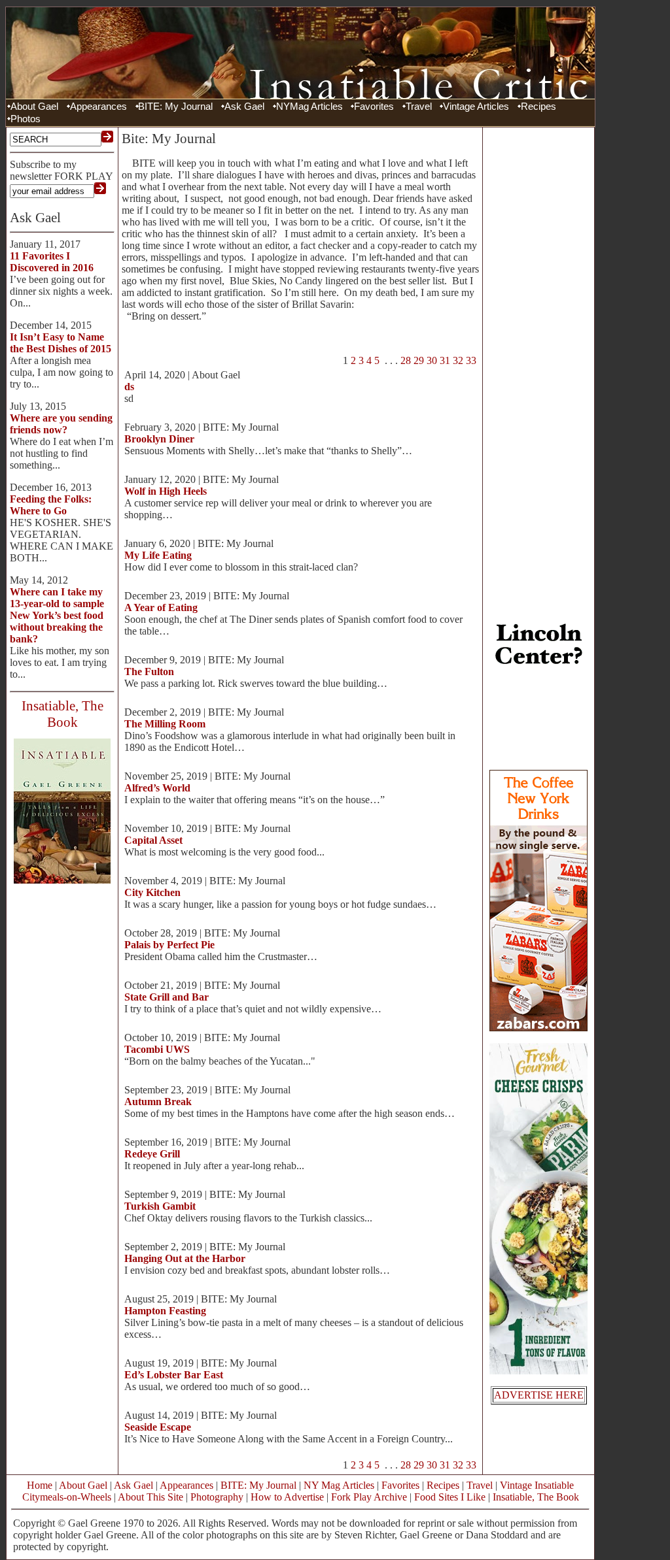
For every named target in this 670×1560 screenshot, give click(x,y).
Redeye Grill (152, 1153)
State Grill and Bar (166, 997)
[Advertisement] (538, 327)
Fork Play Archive (369, 1496)
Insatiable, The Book (536, 1496)
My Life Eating (158, 555)
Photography (216, 1496)
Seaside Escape (157, 1427)
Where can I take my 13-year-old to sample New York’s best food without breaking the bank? (57, 615)
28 (405, 360)
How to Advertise (287, 1496)
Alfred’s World (157, 787)
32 (458, 360)
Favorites (374, 106)
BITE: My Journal (175, 106)
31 (445, 360)
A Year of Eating (161, 607)
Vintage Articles (476, 106)
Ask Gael (244, 106)
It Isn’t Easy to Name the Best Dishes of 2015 (60, 342)
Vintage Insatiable (537, 1485)
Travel (419, 106)
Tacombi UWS (157, 1049)
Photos (25, 119)
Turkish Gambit (160, 1206)
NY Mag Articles (339, 1485)
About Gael (34, 106)
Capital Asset (153, 840)
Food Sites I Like (449, 1496)
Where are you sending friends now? (61, 423)
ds (129, 386)
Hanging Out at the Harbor (184, 1258)
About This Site (150, 1496)
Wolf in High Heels (165, 491)
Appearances (98, 106)
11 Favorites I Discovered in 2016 (52, 261)
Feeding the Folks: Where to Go (51, 504)
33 (471, 360)
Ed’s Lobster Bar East (173, 1374)
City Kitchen (152, 892)
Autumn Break (158, 1101)
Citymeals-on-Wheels (66, 1496)
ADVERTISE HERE (539, 1395)
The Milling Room (164, 723)
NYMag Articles (309, 106)
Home (39, 1485)
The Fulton (149, 671)
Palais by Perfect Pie (169, 944)
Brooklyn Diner (159, 438)
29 (419, 360)
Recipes (538, 106)
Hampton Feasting (165, 1310)
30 (432, 360)
